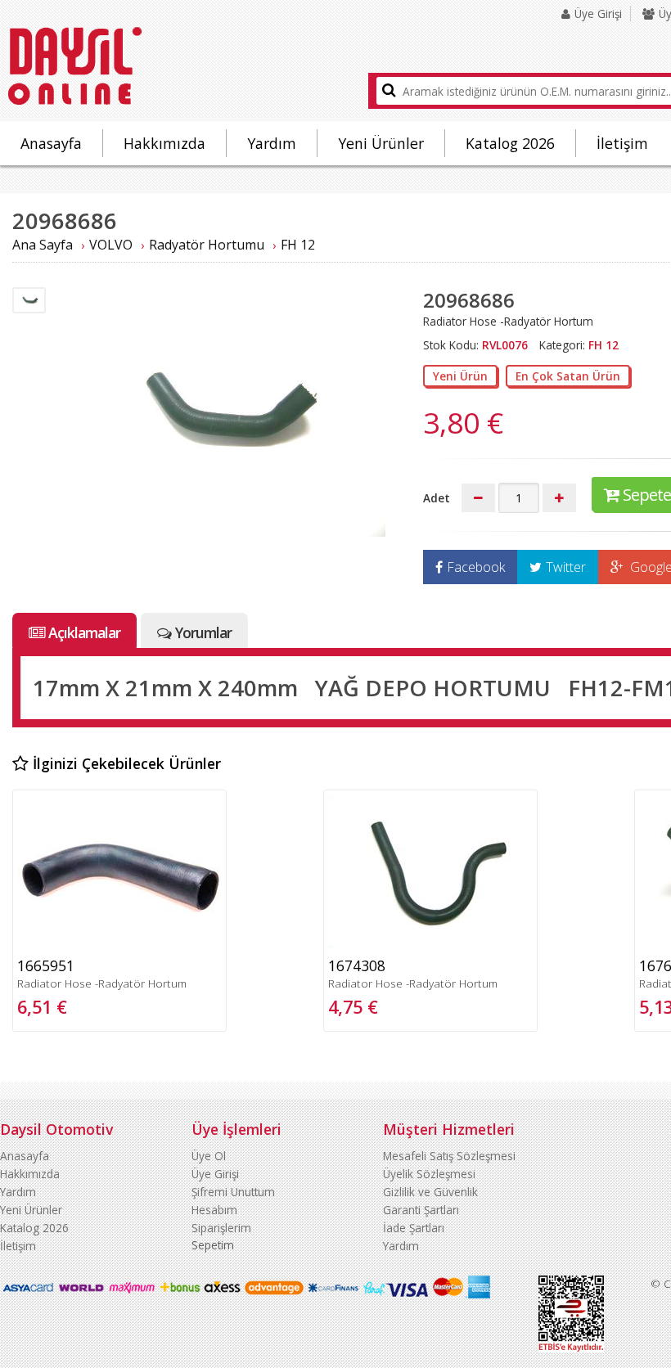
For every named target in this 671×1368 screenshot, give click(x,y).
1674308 (356, 965)
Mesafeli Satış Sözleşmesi (449, 1155)
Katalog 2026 (510, 143)
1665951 (45, 965)
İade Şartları (413, 1227)
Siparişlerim (221, 1227)
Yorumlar (203, 632)
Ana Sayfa (42, 245)
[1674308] (430, 944)
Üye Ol (208, 1155)
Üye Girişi (598, 13)
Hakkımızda (164, 143)
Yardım (271, 143)
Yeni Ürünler (381, 143)
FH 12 (298, 245)
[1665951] (119, 944)
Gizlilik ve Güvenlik (430, 1191)
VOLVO (111, 245)
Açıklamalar (84, 632)
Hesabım (214, 1209)
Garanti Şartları (421, 1209)
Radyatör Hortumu (206, 245)
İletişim (622, 143)
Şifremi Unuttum (233, 1191)
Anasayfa (51, 143)
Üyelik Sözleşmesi (429, 1173)
